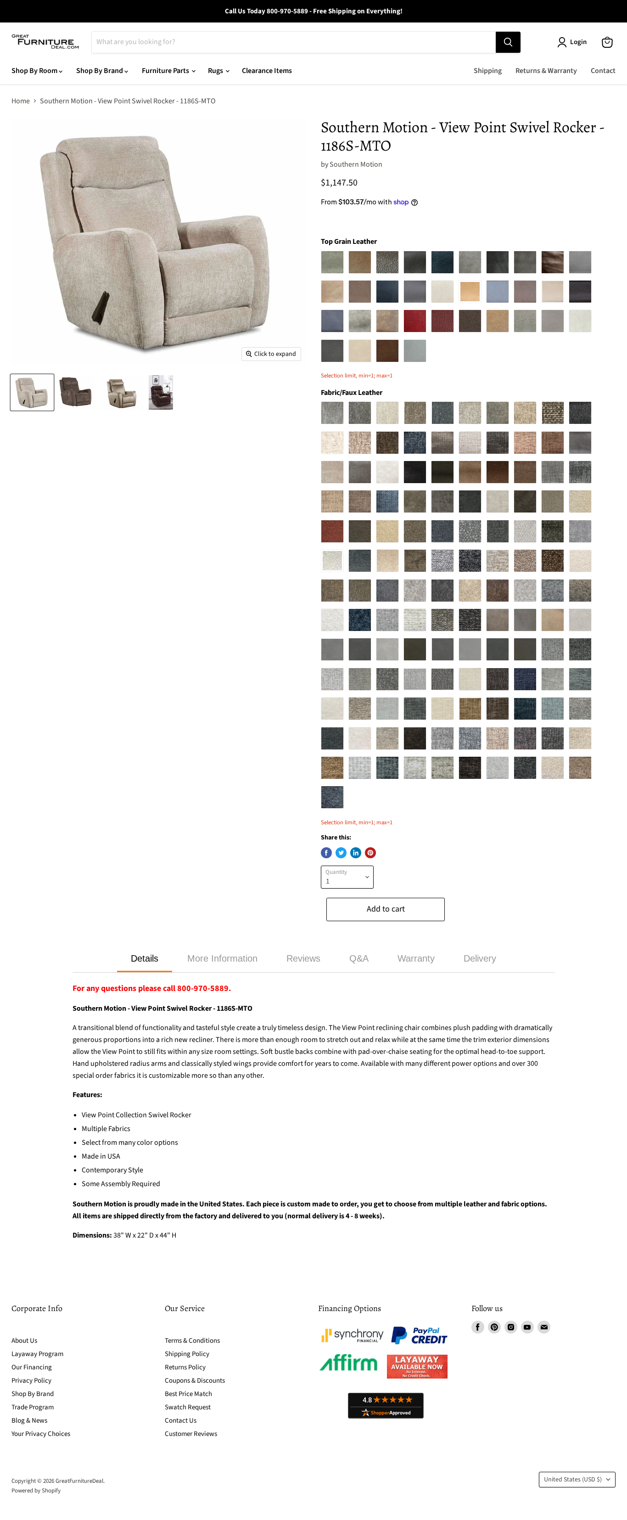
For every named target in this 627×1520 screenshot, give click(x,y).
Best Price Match (188, 1394)
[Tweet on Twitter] (341, 852)
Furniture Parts (166, 71)
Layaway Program (37, 1354)
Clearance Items (267, 71)
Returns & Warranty (546, 71)
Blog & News (29, 1420)
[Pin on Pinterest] (370, 852)
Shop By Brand (100, 71)
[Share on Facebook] (326, 852)
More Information (222, 958)
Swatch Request (188, 1407)
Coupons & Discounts (195, 1380)
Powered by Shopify (36, 1490)
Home (20, 101)
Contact (603, 71)
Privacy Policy (31, 1380)
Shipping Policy (187, 1354)
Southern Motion (356, 164)
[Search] (508, 42)
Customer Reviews (191, 1434)
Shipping (488, 71)
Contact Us (180, 1420)
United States (573, 1479)
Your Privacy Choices (40, 1434)
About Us (24, 1340)
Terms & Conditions (192, 1340)
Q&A (359, 958)
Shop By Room (35, 71)
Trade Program (32, 1407)
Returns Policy (185, 1367)
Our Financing (31, 1367)
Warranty (416, 958)
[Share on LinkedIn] (355, 852)
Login (578, 42)
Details (144, 958)
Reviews (303, 958)
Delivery (480, 958)
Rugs (216, 71)
